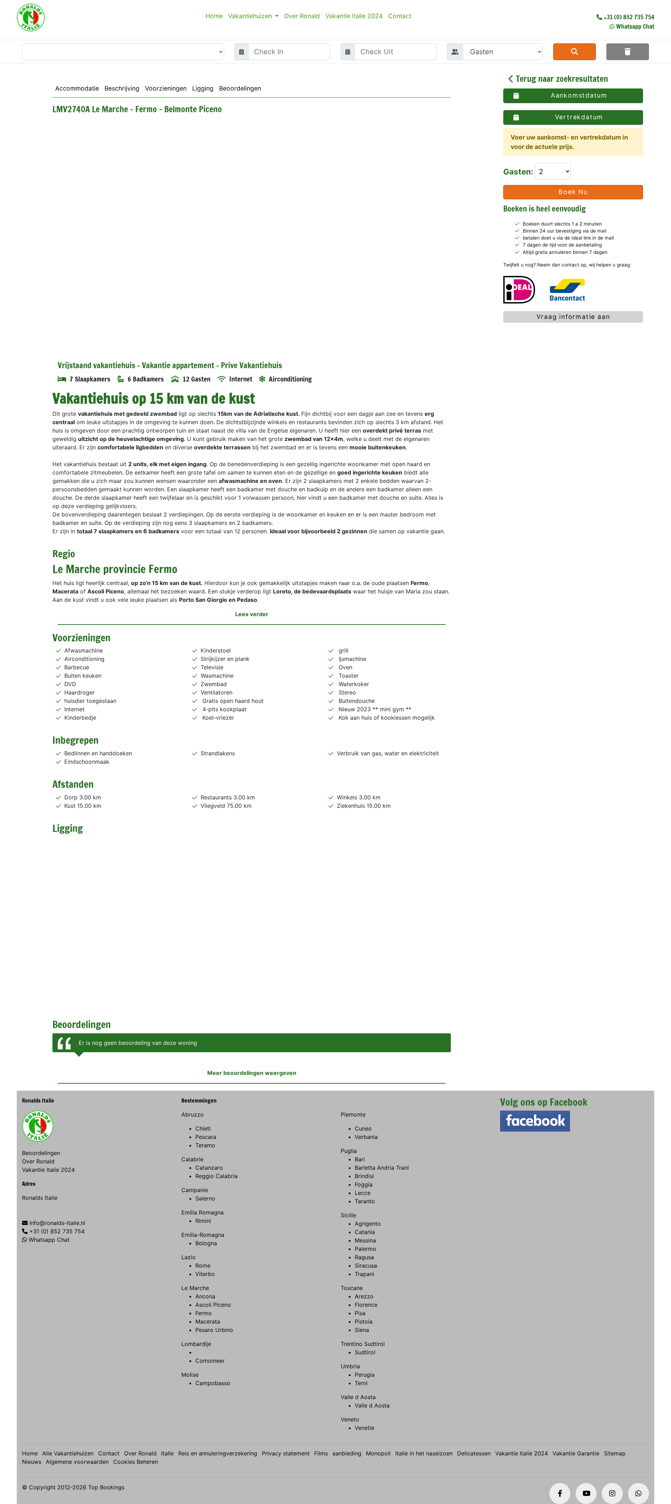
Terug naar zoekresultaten (561, 79)
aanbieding (346, 1453)
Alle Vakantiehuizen (68, 1453)
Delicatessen (474, 1453)
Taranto (365, 1201)
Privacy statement (286, 1453)
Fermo (203, 1313)
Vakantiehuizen (251, 16)
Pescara (205, 1136)
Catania (365, 1231)
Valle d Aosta (358, 1396)
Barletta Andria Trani (382, 1167)
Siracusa (366, 1265)
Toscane (352, 1287)
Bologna (206, 1243)
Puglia (349, 1150)
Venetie (364, 1427)
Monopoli (378, 1453)
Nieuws (31, 1461)
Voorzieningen (166, 88)
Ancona (205, 1296)
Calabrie (192, 1159)
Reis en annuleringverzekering (217, 1453)
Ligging (203, 88)
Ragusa (364, 1257)
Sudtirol (365, 1352)
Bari (360, 1159)
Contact (399, 16)
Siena (362, 1329)
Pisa (360, 1313)
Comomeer (210, 1360)
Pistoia (364, 1321)
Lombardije (196, 1343)
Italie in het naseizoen (424, 1453)
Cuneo (363, 1128)
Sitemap (615, 1453)
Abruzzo (192, 1114)
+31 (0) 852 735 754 (629, 16)
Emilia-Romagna (202, 1234)
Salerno (205, 1198)
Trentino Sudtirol (363, 1343)
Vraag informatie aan (573, 316)
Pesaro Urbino (214, 1329)
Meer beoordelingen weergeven (251, 1072)
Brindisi (364, 1175)
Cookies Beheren (135, 1461)
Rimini (203, 1220)
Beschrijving (121, 88)
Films (321, 1453)
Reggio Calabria (216, 1175)
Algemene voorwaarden (77, 1461)
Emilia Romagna (202, 1212)
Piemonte (353, 1114)
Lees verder (251, 614)
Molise (190, 1374)
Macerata (207, 1321)
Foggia (364, 1184)
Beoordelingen (240, 88)
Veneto (350, 1419)
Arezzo (364, 1296)
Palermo (365, 1248)
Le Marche (195, 1287)
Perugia (365, 1374)
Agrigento (368, 1223)
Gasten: (519, 171)
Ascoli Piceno (213, 1304)
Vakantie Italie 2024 (354, 16)
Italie (167, 1453)
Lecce (362, 1192)
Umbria (350, 1366)
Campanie (194, 1189)
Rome (202, 1265)
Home (214, 16)
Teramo (205, 1145)
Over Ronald (302, 16)
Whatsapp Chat (635, 26)
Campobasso (212, 1383)
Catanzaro (209, 1167)
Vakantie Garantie (576, 1453)
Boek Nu (573, 192)
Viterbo (205, 1273)
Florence (366, 1304)
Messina (365, 1240)
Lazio (188, 1257)
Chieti (203, 1128)
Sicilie (348, 1215)
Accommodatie (77, 88)
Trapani (364, 1273)
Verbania (366, 1136)
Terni (361, 1383)
